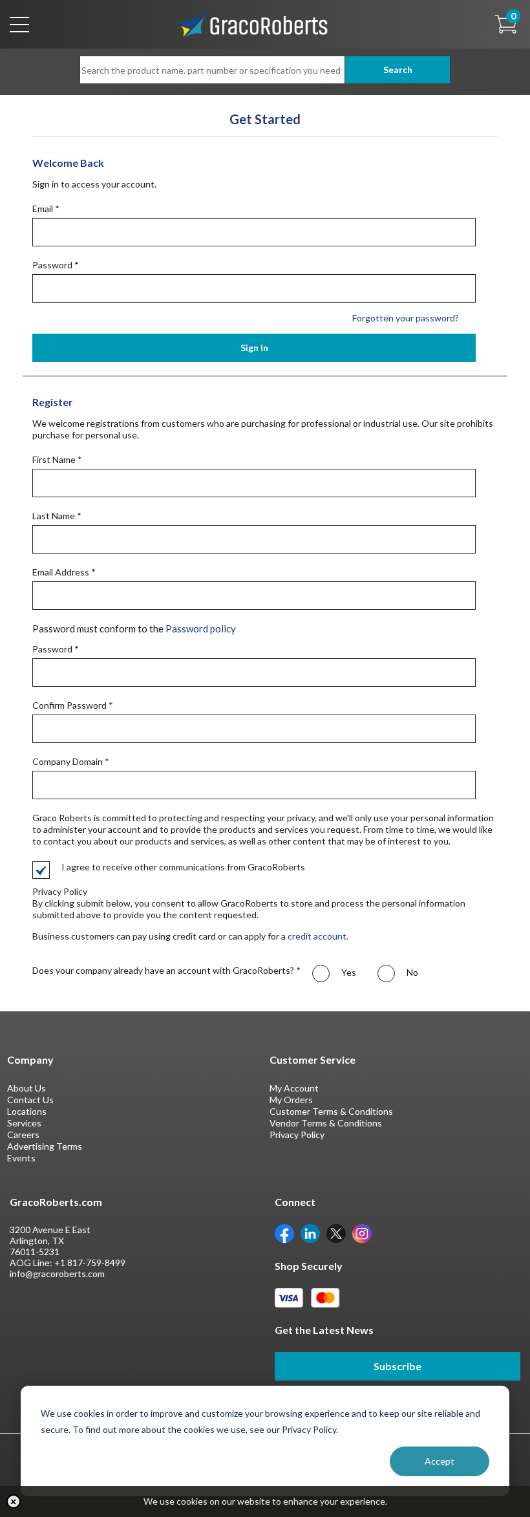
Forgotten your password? (405, 317)
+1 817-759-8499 (89, 1262)
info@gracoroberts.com (57, 1273)
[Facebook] (284, 1232)
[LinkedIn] (310, 1232)
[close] (13, 1501)
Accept (439, 1461)
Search (397, 69)
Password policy (200, 628)
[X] (336, 1232)
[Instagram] (362, 1232)
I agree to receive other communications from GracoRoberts (183, 866)
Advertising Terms (44, 1146)
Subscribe (397, 1366)
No (411, 972)
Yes (347, 972)
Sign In (254, 347)
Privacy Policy (297, 1134)
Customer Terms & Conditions (331, 1111)
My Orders (291, 1099)
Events (21, 1157)
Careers (23, 1134)
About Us (26, 1087)
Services (24, 1122)
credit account (317, 936)
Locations (27, 1111)
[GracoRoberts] (251, 22)
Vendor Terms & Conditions (326, 1122)
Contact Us (30, 1099)
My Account (294, 1087)
